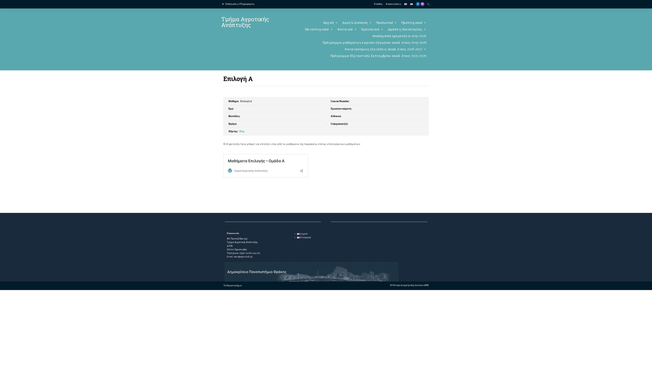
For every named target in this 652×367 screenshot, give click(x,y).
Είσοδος (378, 4)
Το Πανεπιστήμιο (232, 285)
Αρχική (328, 22)
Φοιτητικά (345, 29)
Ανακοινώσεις (393, 4)
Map (241, 131)
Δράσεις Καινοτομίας (405, 29)
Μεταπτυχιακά (317, 29)
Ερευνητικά (370, 29)
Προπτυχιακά (412, 22)
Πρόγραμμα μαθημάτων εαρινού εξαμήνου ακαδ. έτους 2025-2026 (374, 42)
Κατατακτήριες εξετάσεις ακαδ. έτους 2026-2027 (383, 49)
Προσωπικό (384, 22)
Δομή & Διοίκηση (355, 22)
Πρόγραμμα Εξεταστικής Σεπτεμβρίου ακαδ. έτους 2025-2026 (379, 56)
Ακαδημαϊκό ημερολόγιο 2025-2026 (399, 36)
